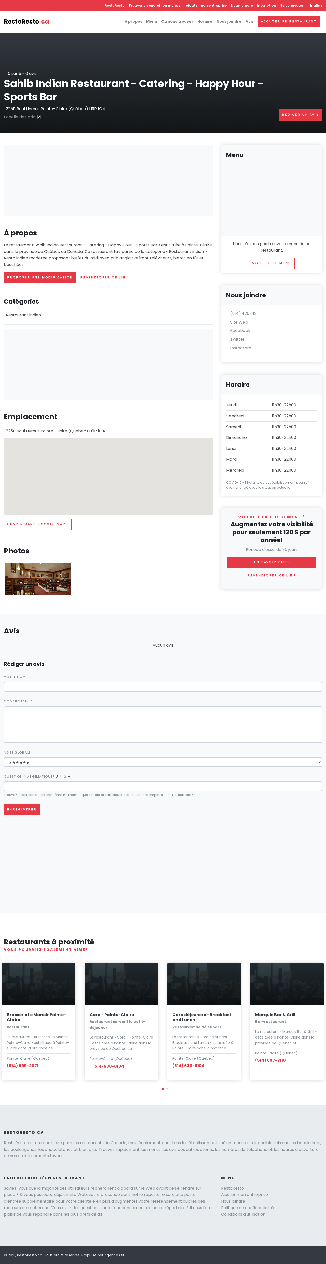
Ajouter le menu (271, 262)
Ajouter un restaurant (289, 21)
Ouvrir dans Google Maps (37, 524)
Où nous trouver (177, 21)
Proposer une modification (40, 277)
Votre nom (15, 677)
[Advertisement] (108, 180)
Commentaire (17, 701)
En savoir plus (271, 562)
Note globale (17, 752)
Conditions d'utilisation (243, 1214)
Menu (151, 21)
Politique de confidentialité (247, 1208)
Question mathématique (28, 776)
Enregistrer (22, 809)
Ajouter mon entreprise (206, 5)
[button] (163, 1089)
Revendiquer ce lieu (104, 277)
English (315, 5)
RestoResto (115, 5)
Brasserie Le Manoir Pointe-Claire (36, 1017)
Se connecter (291, 5)
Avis (250, 21)
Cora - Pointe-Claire (112, 1015)
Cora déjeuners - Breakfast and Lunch (202, 1017)
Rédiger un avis (300, 114)
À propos (133, 21)
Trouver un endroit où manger (155, 5)
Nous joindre (242, 5)
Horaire (204, 21)
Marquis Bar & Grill (275, 1015)
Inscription (266, 5)
